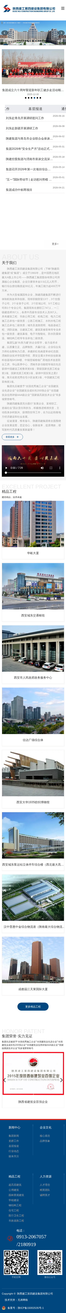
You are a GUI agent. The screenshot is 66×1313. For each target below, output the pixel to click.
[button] (4, 32)
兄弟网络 (23, 1299)
